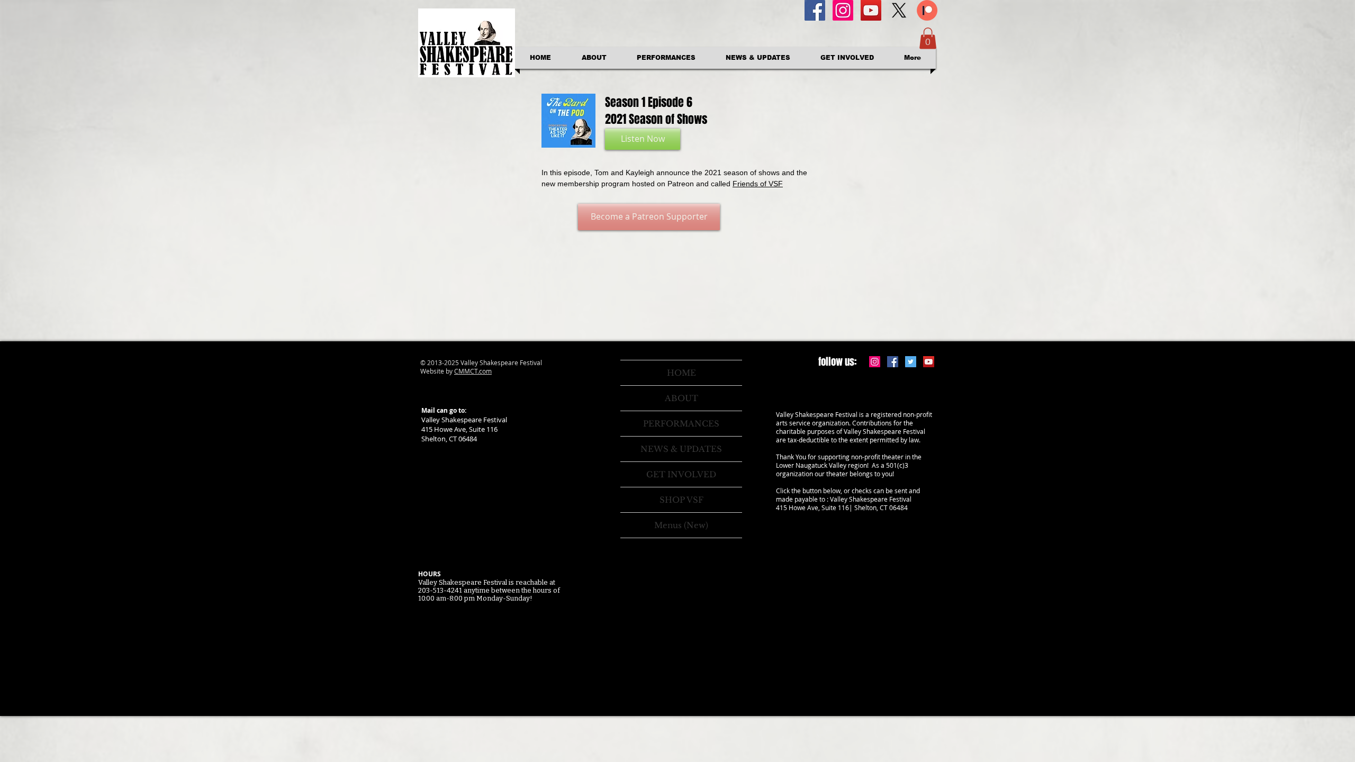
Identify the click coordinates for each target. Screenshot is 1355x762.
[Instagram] (843, 10)
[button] (928, 38)
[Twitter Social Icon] (910, 361)
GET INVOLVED (681, 474)
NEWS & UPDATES (681, 449)
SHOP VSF (681, 500)
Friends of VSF (758, 183)
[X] (899, 10)
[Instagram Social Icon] (874, 361)
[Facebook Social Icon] (815, 10)
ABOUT (681, 398)
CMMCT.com (473, 371)
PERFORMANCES (681, 424)
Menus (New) (681, 525)
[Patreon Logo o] (927, 10)
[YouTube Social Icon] (871, 10)
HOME (681, 373)
